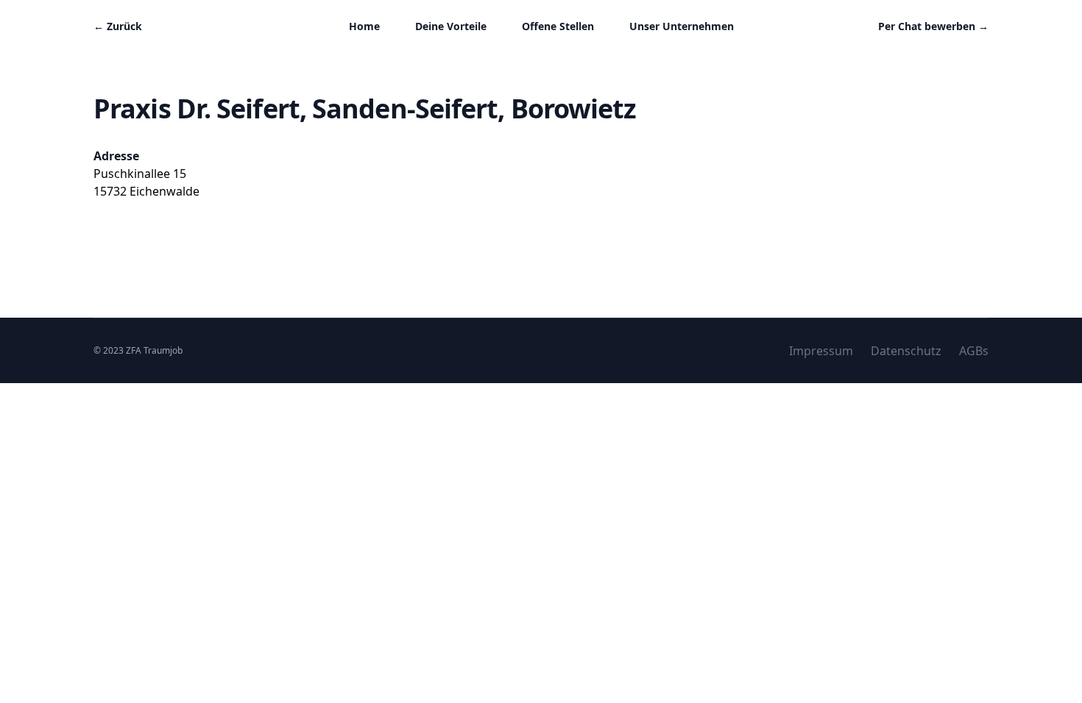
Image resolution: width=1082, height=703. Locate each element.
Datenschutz (906, 351)
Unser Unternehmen (681, 26)
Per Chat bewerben (933, 26)
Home (364, 26)
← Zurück (117, 26)
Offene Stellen (558, 26)
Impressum (821, 351)
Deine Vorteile (451, 26)
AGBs (974, 351)
